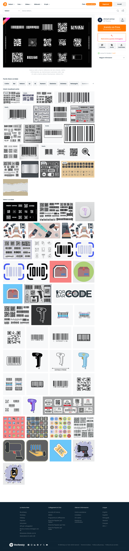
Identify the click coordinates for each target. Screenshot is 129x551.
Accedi (119, 4)
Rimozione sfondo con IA (28, 533)
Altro (104, 526)
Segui (122, 21)
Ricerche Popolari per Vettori (55, 521)
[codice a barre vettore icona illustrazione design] (63, 315)
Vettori (10, 4)
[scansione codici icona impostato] (15, 230)
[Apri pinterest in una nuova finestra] (37, 545)
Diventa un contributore (79, 521)
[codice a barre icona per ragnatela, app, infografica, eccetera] (64, 249)
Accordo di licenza (54, 512)
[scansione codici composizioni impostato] (78, 230)
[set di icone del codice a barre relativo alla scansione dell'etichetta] (67, 151)
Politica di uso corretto (111, 545)
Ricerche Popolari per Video (55, 528)
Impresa (22, 520)
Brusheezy (23, 512)
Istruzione (23, 523)
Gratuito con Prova (112, 28)
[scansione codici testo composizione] (73, 293)
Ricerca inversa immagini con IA (29, 529)
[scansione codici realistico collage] (44, 230)
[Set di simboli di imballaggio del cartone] (77, 169)
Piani (83, 4)
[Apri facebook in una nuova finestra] (28, 545)
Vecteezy (22, 515)
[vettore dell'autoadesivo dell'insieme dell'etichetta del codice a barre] (41, 114)
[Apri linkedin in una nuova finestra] (34, 545)
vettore (22, 83)
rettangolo (74, 83)
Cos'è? (114, 53)
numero (43, 83)
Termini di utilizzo (86, 545)
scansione (85, 83)
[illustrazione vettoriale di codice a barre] (29, 151)
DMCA (50, 515)
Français (105, 523)
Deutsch (105, 520)
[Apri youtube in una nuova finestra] (47, 545)
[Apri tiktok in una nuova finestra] (41, 545)
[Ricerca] (118, 11)
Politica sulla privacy (98, 545)
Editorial (37, 4)
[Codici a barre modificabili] (82, 114)
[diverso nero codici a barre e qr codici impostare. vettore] (83, 427)
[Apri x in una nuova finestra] (44, 545)
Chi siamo (78, 518)
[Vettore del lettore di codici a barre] (38, 293)
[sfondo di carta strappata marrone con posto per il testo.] (15, 187)
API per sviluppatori (26, 526)
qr (29, 83)
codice (7, 83)
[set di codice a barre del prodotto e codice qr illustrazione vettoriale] (11, 97)
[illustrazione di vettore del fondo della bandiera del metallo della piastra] (30, 169)
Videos (27, 4)
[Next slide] (92, 83)
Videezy (22, 518)
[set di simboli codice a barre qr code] (44, 97)
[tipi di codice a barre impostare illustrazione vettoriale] (11, 169)
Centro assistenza (80, 512)
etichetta (63, 83)
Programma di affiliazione (56, 518)
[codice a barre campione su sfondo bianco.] (17, 114)
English (105, 512)
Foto (19, 4)
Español (105, 515)
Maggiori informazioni (105, 57)
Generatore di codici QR (27, 536)
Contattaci (78, 515)
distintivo (53, 83)
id (35, 83)
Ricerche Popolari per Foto (56, 525)
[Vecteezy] (5, 4)
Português (106, 518)
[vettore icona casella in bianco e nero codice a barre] (53, 133)
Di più (46, 4)
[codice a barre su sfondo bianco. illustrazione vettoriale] (74, 97)
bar (14, 83)
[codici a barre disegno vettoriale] (28, 97)
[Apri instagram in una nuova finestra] (31, 545)
